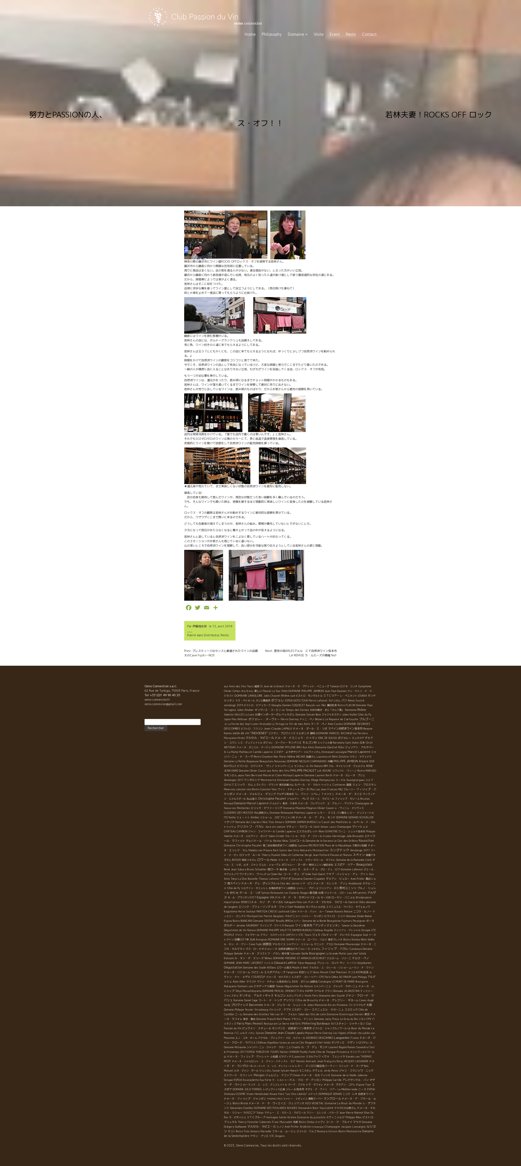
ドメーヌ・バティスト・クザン (295, 860)
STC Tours (305, 935)
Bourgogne (317, 953)
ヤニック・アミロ (324, 944)
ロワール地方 (284, 967)
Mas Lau (315, 789)
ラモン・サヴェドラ (361, 756)
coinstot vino (243, 789)
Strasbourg (261, 1009)
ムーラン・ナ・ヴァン (361, 967)
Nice (265, 822)
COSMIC (241, 1094)
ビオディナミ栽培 (264, 986)
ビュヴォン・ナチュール (256, 1028)
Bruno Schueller (257, 869)
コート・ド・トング (270, 1000)
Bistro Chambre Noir (266, 756)
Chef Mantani (338, 972)
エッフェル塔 (324, 742)
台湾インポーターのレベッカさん (275, 714)
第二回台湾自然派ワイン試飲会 (280, 845)
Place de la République (338, 845)
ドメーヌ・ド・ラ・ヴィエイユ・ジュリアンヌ (276, 1103)
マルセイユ (279, 944)
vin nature (278, 826)
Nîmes (268, 958)
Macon (286, 1019)
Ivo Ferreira (360, 733)
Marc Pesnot (254, 1023)
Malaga (362, 977)
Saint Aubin (352, 742)
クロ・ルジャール (295, 1038)
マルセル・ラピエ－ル (261, 1127)
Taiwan (334, 686)
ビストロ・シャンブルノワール (330, 1028)
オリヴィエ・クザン (343, 1042)
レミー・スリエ (326, 812)
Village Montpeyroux (323, 780)
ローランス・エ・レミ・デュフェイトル (265, 1084)
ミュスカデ (358, 738)
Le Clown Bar (274, 874)
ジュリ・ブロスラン (364, 784)
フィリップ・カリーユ (347, 798)
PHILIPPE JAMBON (346, 761)
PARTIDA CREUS (266, 911)
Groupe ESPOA (233, 1080)
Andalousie (355, 883)
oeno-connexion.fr (157, 699)
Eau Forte (265, 1080)
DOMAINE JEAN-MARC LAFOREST (243, 963)
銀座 (349, 784)
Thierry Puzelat (270, 855)
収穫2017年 (241, 939)
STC (271, 1136)
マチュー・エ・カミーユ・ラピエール (285, 1112)
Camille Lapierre (286, 831)
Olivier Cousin (325, 808)
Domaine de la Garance (319, 840)
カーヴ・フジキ (296, 1084)
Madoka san (255, 850)
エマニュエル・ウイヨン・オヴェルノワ (348, 907)
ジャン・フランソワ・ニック (356, 1070)
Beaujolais (364, 864)
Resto (351, 34)
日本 (362, 742)
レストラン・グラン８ (266, 784)
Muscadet (286, 1122)
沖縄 (330, 761)
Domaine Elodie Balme (359, 916)
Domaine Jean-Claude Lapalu (284, 1033)
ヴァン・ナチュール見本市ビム (274, 981)
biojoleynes (364, 963)
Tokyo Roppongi (306, 963)
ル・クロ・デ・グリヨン (307, 1080)
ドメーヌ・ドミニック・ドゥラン (296, 738)
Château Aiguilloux (267, 1042)
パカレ (251, 1033)
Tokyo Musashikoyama (248, 991)
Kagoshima (230, 911)
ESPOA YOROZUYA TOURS (263, 1052)
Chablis (296, 1047)
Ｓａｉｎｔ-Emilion (247, 817)
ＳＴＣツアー (331, 695)
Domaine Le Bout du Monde (343, 1103)
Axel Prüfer (358, 878)
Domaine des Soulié (332, 995)
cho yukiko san (366, 1033)
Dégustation (233, 967)
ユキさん (316, 949)
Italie (308, 874)
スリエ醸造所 (263, 700)
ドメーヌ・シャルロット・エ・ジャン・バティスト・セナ (263, 1061)
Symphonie (364, 686)
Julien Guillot (349, 714)
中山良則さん (261, 812)
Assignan (261, 939)
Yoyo (322, 1108)
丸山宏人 (252, 798)
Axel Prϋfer (292, 1126)
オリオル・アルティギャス (256, 995)
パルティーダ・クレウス (335, 935)
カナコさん (334, 700)
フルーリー (349, 789)
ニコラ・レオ (350, 1094)
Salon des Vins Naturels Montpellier (304, 850)
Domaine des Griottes (256, 1014)
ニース (362, 1089)
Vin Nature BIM (319, 766)
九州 (252, 939)
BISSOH (236, 860)
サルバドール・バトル (259, 840)
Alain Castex (335, 724)
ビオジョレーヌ (268, 949)
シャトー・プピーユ (307, 888)
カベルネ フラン (323, 991)
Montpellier (255, 916)
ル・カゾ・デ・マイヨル (268, 902)
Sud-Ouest (318, 874)
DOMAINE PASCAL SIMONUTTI (280, 991)
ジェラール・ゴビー (335, 893)
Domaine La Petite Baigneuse (241, 761)
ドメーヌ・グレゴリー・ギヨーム (338, 1000)
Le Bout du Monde (359, 1028)
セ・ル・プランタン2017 (242, 897)
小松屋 (274, 1056)
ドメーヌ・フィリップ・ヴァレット (248, 1056)
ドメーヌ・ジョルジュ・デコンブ (256, 794)
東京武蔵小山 (286, 784)
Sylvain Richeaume (272, 893)
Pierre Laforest (318, 700)
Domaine (296, 34)
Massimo (229, 1038)
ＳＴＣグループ (256, 1117)
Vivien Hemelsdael (257, 1094)
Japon (227, 719)
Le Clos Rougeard (306, 1042)
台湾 (321, 893)
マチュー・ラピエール (299, 826)
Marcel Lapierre (359, 752)
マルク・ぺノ (360, 958)
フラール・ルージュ (284, 1131)
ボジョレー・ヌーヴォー (264, 719)
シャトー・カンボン (312, 916)
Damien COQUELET (293, 705)
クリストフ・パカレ (250, 826)
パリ (344, 700)
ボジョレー (344, 738)
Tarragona (230, 710)
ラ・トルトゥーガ (282, 1080)
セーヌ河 (326, 897)
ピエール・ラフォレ (324, 860)
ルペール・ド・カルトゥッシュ (313, 784)
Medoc (274, 860)
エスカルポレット (307, 831)
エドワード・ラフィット (238, 1075)
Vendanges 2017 (233, 780)
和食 (295, 1122)
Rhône (361, 710)
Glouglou (276, 705)
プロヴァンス (239, 1005)
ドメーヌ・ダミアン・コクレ (340, 1084)
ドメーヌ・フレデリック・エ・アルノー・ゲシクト (326, 803)
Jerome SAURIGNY (247, 925)
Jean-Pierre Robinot (351, 1112)
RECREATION (316, 845)
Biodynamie (364, 897)
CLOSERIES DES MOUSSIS (238, 812)
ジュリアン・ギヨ (329, 888)
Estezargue (318, 1126)
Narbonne (351, 710)
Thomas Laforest (268, 878)
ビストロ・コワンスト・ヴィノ (255, 766)
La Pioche (232, 752)
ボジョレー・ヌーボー (295, 864)
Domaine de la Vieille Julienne (349, 1075)
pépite (241, 775)
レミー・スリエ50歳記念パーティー (316, 1066)
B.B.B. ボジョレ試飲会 (305, 981)
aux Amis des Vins (278, 770)
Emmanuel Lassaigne (334, 752)
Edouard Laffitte (285, 963)
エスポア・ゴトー (301, 1009)
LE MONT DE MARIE (343, 981)
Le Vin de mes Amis (297, 724)
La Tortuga (278, 724)
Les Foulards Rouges (296, 893)
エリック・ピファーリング (266, 808)
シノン (280, 1126)
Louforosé (283, 911)
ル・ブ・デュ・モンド (314, 1047)
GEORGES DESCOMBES (319, 1038)
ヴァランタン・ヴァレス (252, 874)
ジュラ (316, 935)
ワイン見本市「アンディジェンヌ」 (318, 925)
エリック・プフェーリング (254, 907)
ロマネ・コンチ (348, 686)
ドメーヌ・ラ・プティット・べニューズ (307, 686)
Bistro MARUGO (366, 770)
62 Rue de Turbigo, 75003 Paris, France (171, 691)
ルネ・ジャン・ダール (246, 1070)
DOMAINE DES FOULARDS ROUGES (275, 1108)
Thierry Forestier (248, 1122)
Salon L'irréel (276, 836)
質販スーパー (315, 1098)
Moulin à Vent (300, 967)
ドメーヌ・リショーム (237, 972)
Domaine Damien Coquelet (308, 878)
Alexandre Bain (308, 1108)
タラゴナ (251, 981)
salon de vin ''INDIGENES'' (250, 733)
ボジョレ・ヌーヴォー (275, 742)
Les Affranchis (357, 893)
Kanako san (353, 1056)
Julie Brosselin (355, 836)
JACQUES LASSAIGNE (355, 1061)
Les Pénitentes (241, 808)
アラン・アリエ (259, 1136)
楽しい (258, 691)
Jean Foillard (321, 855)
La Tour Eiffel (280, 691)
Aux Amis (308, 747)
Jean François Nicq (330, 1061)
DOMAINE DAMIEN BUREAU (301, 822)
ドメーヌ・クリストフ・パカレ (262, 953)
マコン (231, 1131)
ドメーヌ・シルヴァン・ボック (250, 836)
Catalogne (325, 981)
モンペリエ (295, 742)
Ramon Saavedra (357, 1047)
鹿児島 (313, 893)
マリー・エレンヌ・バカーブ (322, 1112)
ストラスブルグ (357, 1005)
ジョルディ (275, 803)
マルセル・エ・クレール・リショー (328, 967)
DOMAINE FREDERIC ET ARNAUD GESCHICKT (299, 958)
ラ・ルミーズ (306, 869)
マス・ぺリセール (245, 700)
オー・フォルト (289, 1014)
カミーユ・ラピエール (322, 798)
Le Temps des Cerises (295, 710)
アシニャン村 (287, 817)
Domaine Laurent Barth (318, 775)
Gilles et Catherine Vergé (296, 855)
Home (250, 34)
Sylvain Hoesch (289, 1070)
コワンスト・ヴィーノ (344, 770)
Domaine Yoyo (364, 705)
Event (335, 34)
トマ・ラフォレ (314, 1084)
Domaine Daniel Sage (245, 1000)
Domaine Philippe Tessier (239, 1009)
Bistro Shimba (351, 939)
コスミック (351, 1009)
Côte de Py (233, 888)
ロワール (263, 859)
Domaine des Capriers (248, 822)
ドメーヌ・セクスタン (278, 977)
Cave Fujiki (255, 944)
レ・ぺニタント (348, 695)
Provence (343, 1052)
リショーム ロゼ (269, 817)
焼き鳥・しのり (288, 869)
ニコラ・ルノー (362, 911)
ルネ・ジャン (279, 907)
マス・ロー (252, 949)
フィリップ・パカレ (335, 949)
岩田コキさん (249, 860)
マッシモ (325, 1075)
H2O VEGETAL (314, 1103)
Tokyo (260, 1112)
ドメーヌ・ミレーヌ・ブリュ (349, 775)
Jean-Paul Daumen (336, 691)
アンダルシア (252, 780)
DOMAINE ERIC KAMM (281, 939)
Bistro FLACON (346, 705)
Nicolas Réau (280, 840)
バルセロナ (258, 977)
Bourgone (362, 981)
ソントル (269, 963)
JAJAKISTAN (351, 991)
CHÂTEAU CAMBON (235, 831)
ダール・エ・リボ (249, 893)
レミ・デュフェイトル (250, 742)
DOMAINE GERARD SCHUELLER (354, 817)
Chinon (296, 1075)
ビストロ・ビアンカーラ (257, 705)
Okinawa (338, 991)
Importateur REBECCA (238, 902)
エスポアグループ (274, 972)
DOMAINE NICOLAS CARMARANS (307, 761)
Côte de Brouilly (306, 1000)
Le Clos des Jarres (288, 883)
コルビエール (297, 840)
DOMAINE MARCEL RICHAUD (334, 733)
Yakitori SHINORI (289, 1052)
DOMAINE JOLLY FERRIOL (247, 1089)
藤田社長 (332, 705)
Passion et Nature (341, 855)
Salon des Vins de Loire (312, 1014)
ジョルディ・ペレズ (298, 798)
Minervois (229, 789)
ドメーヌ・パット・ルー (310, 911)
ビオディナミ (286, 1056)
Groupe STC (368, 930)
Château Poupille (323, 930)
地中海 (285, 953)
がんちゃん (247, 691)
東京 (367, 1014)
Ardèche (305, 1126)
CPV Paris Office (328, 977)
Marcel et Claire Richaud (277, 775)
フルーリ (289, 836)
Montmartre (268, 780)
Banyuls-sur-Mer (316, 705)
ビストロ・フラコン (252, 728)
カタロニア (249, 1112)
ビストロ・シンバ (334, 916)
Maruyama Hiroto (234, 738)
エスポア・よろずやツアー (288, 752)
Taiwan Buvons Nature (338, 911)
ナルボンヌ (302, 733)
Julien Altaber (245, 710)
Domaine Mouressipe (347, 944)
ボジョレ (277, 700)
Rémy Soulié (356, 700)
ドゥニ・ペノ (307, 719)
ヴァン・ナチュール (289, 789)
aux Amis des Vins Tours (239, 686)
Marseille (265, 1131)
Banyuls (289, 925)
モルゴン (280, 995)
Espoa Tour (363, 1084)
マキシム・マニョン (302, 1019)
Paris (240, 1023)
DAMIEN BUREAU (302, 930)
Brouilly (280, 921)
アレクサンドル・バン (355, 1080)
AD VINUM (345, 977)
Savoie (276, 1070)
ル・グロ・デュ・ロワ (327, 869)
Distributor (211, 635)
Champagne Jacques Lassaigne (345, 1126)
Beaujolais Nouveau (272, 761)
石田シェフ (305, 972)
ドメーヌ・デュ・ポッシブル (258, 883)
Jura (268, 826)
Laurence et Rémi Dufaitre (333, 756)
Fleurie (267, 691)
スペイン (359, 855)
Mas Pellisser (240, 719)
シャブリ (320, 1122)
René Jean (230, 869)
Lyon (354, 977)
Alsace (363, 761)
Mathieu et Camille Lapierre (256, 752)
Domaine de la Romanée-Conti (354, 860)
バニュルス (240, 1033)
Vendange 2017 (360, 850)
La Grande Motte (336, 953)
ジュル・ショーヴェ (270, 864)
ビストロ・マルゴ (306, 1131)
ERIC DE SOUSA (327, 738)
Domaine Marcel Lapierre (251, 803)
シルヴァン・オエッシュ (254, 888)
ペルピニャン (293, 916)
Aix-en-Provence (338, 1005)
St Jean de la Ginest (272, 686)
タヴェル (317, 1070)
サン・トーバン (348, 963)
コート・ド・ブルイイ (339, 1122)
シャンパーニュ (284, 766)
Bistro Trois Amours (248, 1131)
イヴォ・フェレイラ (333, 1056)
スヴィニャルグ (335, 1117)
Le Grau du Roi (349, 1019)
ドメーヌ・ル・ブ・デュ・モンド (315, 817)
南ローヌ (273, 869)
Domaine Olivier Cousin (252, 770)
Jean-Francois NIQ (332, 789)
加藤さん (311, 756)
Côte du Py (364, 714)
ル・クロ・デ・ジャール (308, 836)
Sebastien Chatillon (241, 1108)
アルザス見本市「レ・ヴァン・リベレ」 (299, 794)
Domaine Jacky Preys (326, 1019)
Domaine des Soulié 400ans (259, 967)
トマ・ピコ (306, 883)
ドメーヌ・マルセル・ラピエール (328, 902)
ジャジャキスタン (331, 714)
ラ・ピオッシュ (237, 1117)
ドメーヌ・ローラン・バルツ (311, 939)
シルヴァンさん (312, 752)
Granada (265, 724)
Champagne (344, 826)
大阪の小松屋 (359, 845)
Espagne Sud (359, 935)
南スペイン (234, 883)
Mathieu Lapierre (305, 812)
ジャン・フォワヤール (247, 935)
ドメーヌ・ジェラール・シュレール (285, 1005)
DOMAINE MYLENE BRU (286, 747)
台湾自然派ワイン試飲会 (282, 888)
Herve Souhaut (247, 911)
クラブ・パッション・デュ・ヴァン (347, 874)
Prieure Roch (270, 850)
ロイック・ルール (249, 855)
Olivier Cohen (232, 691)
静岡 (312, 733)
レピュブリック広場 (274, 1089)
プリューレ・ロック (328, 963)
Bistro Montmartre (349, 1131)
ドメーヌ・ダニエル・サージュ (253, 747)
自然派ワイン (366, 1094)
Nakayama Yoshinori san (238, 986)
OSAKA (362, 695)
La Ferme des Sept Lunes (243, 724)
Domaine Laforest (352, 869)
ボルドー (229, 925)
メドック (313, 1094)
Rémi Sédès (368, 939)
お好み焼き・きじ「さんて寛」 (327, 710)
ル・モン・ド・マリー (236, 944)
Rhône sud (288, 695)
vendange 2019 (233, 705)
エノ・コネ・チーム (246, 1038)
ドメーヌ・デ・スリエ (348, 794)
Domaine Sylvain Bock (308, 714)
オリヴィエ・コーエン (268, 710)
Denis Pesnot (320, 972)
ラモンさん (230, 775)
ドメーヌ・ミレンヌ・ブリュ (330, 883)
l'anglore (292, 972)
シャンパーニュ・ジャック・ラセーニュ (336, 986)
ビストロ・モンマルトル (309, 695)
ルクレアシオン (295, 995)
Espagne (263, 897)
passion (299, 1056)
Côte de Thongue (326, 1052)
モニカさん (305, 1070)
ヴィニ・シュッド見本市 (351, 831)
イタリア (229, 822)
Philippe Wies (354, 1117)
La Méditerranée (348, 1089)
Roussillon (366, 840)
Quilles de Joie (287, 1042)
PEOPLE (229, 935)
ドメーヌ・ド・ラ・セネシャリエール (297, 897)
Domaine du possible (311, 1117)
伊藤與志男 (200, 626)
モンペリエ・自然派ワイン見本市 (292, 1028)
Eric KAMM (306, 991)
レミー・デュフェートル (360, 812)
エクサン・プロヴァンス (281, 733)
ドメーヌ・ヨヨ (310, 1075)
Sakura (242, 869)
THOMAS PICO (274, 1098)
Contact (369, 34)
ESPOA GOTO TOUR (296, 700)
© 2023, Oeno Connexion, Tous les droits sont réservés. (263, 1145)
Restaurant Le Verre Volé (279, 1023)
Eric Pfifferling (306, 1023)
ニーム (238, 1014)
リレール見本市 (295, 1089)
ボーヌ (370, 921)
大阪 (369, 1005)
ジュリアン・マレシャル (347, 930)
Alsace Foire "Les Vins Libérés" (288, 1094)
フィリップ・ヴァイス (271, 925)
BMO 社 (234, 893)
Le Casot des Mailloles (332, 822)
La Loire (249, 714)
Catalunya (356, 949)
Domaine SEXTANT (264, 921)
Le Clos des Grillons (346, 840)
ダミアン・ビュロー (338, 878)
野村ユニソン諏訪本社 (321, 864)
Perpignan (359, 921)
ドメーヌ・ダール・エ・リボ (310, 728)
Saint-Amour (320, 826)
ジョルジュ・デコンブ (278, 1075)
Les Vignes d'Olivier (345, 1033)
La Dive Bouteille (248, 878)
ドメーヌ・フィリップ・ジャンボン (245, 1098)
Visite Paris (311, 995)
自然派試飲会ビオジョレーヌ (294, 949)
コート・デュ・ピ (293, 874)
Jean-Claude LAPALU (278, 728)
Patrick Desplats (274, 916)
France (355, 1038)
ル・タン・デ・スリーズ (249, 958)
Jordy (227, 1005)
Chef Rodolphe (296, 907)
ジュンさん (265, 1070)
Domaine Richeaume (281, 812)
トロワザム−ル (364, 1042)
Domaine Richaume (235, 1047)
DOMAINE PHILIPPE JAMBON (306, 691)
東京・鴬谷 (249, 1019)
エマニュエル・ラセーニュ (328, 1009)
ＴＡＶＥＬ (328, 794)
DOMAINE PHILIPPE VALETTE (274, 930)
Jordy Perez (331, 1070)
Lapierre (298, 775)
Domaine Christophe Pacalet (243, 845)
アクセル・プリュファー (271, 1038)
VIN (272, 897)
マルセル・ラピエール (259, 738)
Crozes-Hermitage (334, 836)
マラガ (357, 1122)
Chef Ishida (324, 1042)
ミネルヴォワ (313, 1056)
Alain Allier (239, 981)
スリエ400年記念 (358, 972)
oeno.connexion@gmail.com (163, 704)
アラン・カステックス (272, 935)
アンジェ (288, 1000)
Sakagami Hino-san (295, 902)
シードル (341, 780)
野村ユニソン (348, 888)
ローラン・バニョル (343, 897)
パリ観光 (341, 812)
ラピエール (257, 972)
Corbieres (339, 784)
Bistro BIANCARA (243, 921)
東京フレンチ (335, 939)
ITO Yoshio (230, 817)
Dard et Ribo (356, 902)
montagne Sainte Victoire (281, 1117)
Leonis (332, 826)
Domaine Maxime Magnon (300, 808)
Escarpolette (251, 1080)
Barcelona (338, 742)
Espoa (228, 921)
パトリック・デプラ (280, 1009)
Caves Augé (366, 1000)
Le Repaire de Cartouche (341, 719)
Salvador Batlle (299, 953)
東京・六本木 (289, 803)
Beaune (367, 728)
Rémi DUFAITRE (328, 831)
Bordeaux (323, 1023)
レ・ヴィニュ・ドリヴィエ (349, 808)
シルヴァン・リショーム (299, 944)
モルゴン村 (309, 742)
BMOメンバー (293, 921)
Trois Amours (276, 822)
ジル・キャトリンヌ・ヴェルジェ (347, 766)
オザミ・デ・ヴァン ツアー (321, 1089)
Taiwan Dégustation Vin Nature (294, 986)
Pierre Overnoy (290, 719)
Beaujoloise (334, 921)
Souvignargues (355, 780)
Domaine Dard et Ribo (329, 747)
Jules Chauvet (271, 695)
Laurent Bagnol (337, 1047)
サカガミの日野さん (345, 1108)
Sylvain (260, 1033)
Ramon (228, 733)
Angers (280, 1136)
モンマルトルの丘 (315, 907)
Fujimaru (346, 921)
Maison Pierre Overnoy (318, 1033)
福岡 (256, 686)
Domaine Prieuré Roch (269, 1019)
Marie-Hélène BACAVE (292, 756)
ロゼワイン (292, 935)
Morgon (259, 1075)
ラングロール (332, 1098)
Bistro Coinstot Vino (264, 789)
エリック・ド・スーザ (351, 1066)
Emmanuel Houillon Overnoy (293, 780)
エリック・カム (243, 784)
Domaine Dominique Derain (345, 1014)
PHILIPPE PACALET (303, 770)
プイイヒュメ (360, 826)
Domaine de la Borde (314, 921)
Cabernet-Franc (269, 1122)
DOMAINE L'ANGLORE (248, 695)
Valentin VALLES (234, 714)
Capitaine (303, 845)
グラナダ (285, 878)
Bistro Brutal (240, 1103)
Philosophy (272, 34)
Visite (319, 34)
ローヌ (304, 789)
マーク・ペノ (319, 724)
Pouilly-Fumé (307, 1052)
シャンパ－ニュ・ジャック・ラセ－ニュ (269, 1047)
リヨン (362, 1019)
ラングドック (339, 850)
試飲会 (267, 944)
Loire (329, 1107)
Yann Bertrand (253, 775)
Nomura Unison (327, 1131)
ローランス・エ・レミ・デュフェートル (274, 1066)
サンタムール (301, 766)
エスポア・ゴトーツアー (304, 977)
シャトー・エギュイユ (295, 1098)
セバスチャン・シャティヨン (348, 1023)
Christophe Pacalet (272, 798)
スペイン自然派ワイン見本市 (345, 728)
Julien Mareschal (317, 1005)
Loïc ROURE (324, 770)
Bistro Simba (306, 1122)
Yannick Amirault (306, 1061)
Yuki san (275, 1014)
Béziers (319, 719)
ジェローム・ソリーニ (339, 958)
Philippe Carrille (331, 1080)
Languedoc (342, 1037)
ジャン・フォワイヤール (261, 831)
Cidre (293, 911)
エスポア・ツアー (344, 864)
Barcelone (256, 1005)
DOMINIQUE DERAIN (330, 1094)
